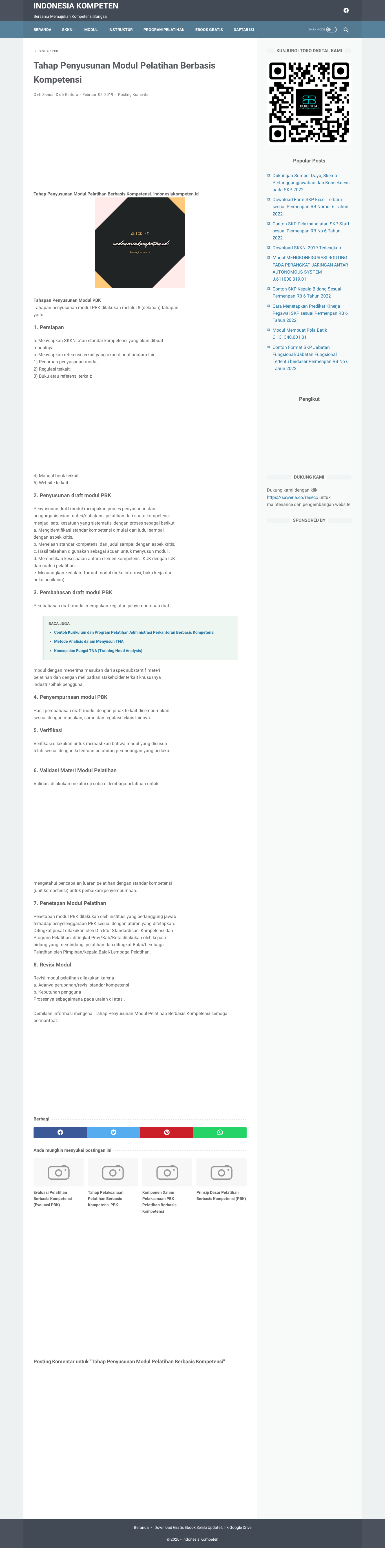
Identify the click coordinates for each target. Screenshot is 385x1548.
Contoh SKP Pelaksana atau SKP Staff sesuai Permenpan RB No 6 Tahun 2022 (311, 231)
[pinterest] (166, 1132)
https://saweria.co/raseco (292, 497)
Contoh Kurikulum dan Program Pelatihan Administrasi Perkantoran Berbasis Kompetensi (134, 632)
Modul (91, 29)
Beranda (42, 29)
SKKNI (68, 29)
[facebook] (345, 10)
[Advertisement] (140, 144)
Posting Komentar (134, 94)
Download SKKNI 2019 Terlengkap (307, 247)
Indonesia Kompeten (76, 5)
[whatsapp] (220, 1132)
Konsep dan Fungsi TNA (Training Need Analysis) (98, 650)
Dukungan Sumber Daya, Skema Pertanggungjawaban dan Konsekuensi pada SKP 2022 (312, 182)
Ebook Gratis (209, 29)
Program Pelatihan (164, 29)
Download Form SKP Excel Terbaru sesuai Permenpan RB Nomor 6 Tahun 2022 (310, 206)
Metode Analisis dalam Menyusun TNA (88, 641)
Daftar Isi (244, 29)
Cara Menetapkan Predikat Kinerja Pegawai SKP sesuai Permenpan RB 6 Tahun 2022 (310, 313)
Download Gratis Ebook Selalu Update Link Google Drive (202, 1527)
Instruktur (121, 29)
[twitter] (113, 1132)
